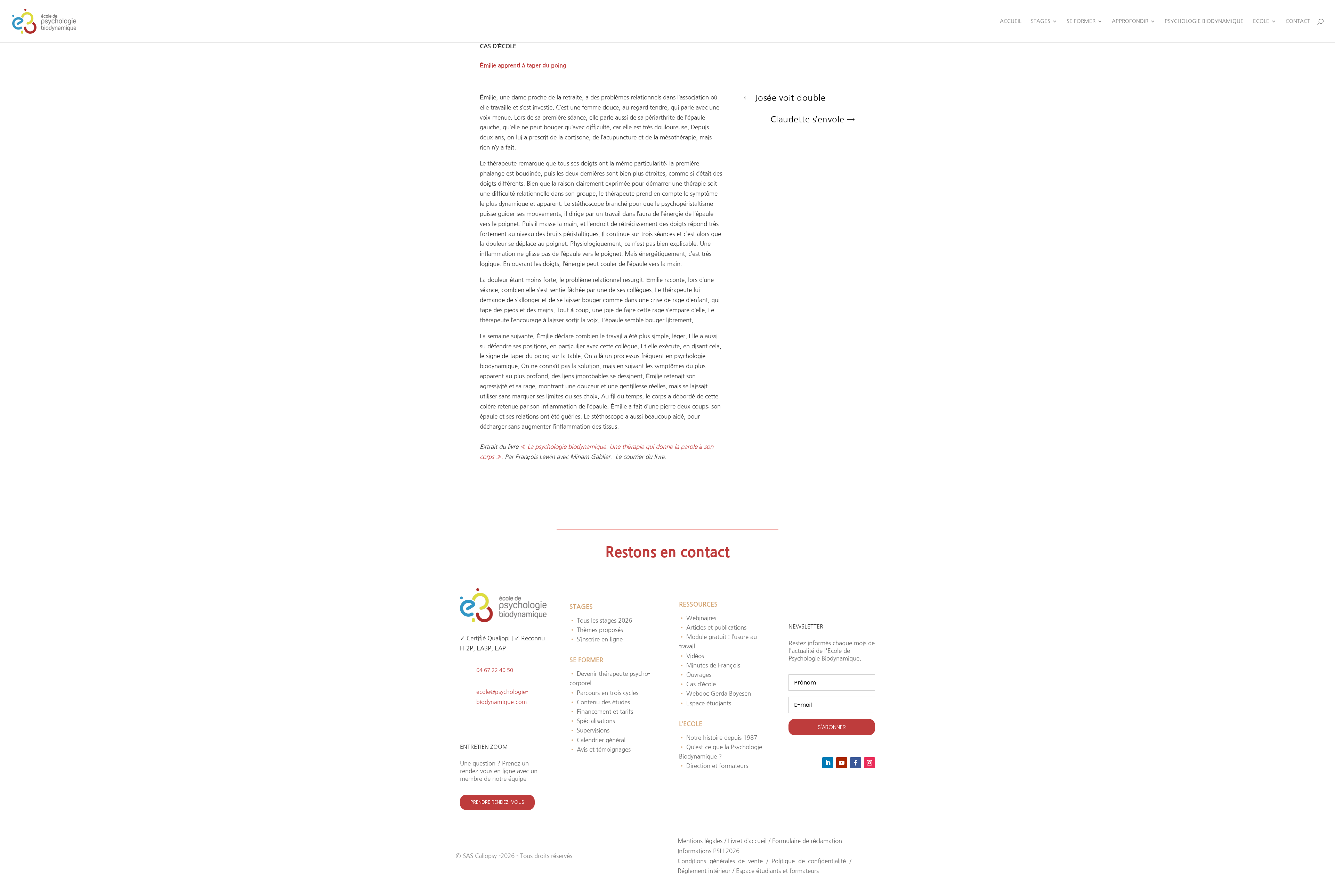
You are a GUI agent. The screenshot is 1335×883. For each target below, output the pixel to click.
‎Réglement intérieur (705, 871)
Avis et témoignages (600, 749)
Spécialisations (592, 721)
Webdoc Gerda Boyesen (715, 693)
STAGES (1040, 21)
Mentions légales (700, 841)
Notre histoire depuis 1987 (718, 737)
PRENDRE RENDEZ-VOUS (497, 802)
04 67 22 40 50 (494, 670)
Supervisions (589, 730)
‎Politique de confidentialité (808, 861)
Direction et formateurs (713, 766)
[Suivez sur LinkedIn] (827, 762)
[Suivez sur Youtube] (841, 762)
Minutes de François (709, 665)
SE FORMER (1081, 21)
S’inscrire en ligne (596, 639)
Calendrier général (597, 740)
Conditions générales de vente (720, 861)
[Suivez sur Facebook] (855, 762)
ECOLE (1261, 21)
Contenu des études (599, 702)
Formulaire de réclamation (807, 841)
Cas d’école (697, 684)
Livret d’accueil (747, 841)
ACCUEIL (1010, 21)
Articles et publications (712, 627)
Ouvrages (695, 675)
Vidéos (691, 656)
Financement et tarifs (601, 711)
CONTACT (1298, 21)
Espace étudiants (705, 703)
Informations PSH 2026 (708, 851)
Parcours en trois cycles (603, 693)
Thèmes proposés (596, 630)
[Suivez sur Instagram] (869, 762)
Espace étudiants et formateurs (777, 871)
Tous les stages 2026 (600, 620)
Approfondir (1130, 21)
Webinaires (697, 618)
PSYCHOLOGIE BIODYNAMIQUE (1204, 21)
